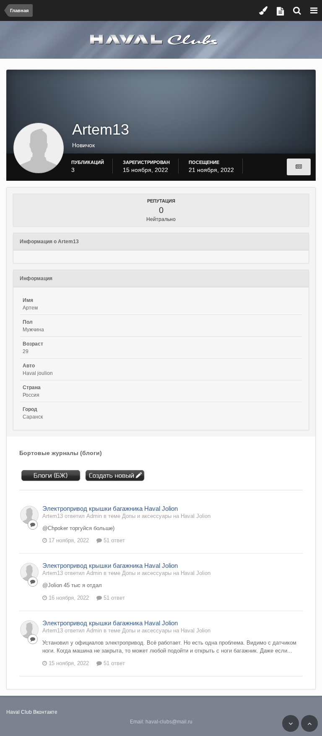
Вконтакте (45, 712)
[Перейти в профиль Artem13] (29, 515)
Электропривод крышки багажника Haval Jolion (110, 508)
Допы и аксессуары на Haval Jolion (166, 516)
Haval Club (19, 712)
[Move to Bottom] (290, 723)
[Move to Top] (309, 723)
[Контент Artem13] (299, 167)
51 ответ (113, 540)
